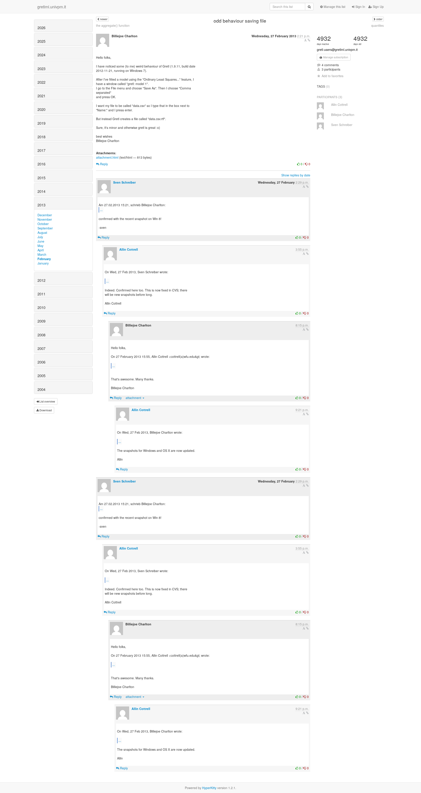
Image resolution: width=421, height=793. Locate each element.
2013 (41, 205)
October (43, 224)
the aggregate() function (113, 25)
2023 (41, 68)
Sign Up (378, 6)
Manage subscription (335, 57)
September (45, 228)
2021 (41, 95)
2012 (41, 280)
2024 (41, 54)
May (40, 245)
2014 (41, 191)
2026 (41, 27)
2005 (41, 375)
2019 (41, 123)
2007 (41, 348)
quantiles (377, 25)
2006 (41, 362)
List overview (47, 401)
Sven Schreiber (124, 182)
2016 (41, 164)
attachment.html (107, 157)
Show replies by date (295, 175)
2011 (41, 293)
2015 (41, 177)
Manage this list (334, 6)
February (44, 259)
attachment (134, 398)
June (40, 241)
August (42, 232)
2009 (41, 321)
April (40, 250)
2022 (41, 82)
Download (45, 410)
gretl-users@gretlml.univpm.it (337, 49)
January (43, 263)
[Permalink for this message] (309, 40)
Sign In (360, 6)
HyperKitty (209, 788)
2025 (41, 41)
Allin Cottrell (128, 249)
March (41, 254)
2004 (41, 389)
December (44, 215)
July (40, 237)
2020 (41, 109)
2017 (41, 150)
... (101, 209)
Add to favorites (332, 76)
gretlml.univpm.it (51, 6)
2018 (41, 136)
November (44, 219)
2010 (41, 307)
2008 (41, 334)
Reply (103, 164)
